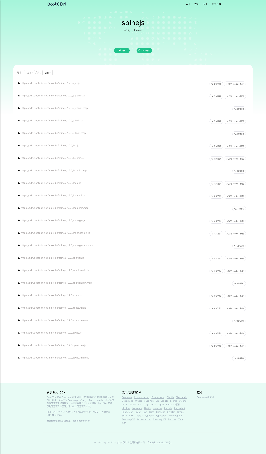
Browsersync (157, 397)
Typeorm (149, 415)
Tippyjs (139, 415)
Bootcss (172, 419)
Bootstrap (127, 397)
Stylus (180, 412)
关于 (205, 3)
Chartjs (170, 397)
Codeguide (127, 400)
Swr (131, 415)
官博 (196, 3)
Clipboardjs (181, 397)
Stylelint (171, 412)
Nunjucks (157, 408)
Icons (124, 404)
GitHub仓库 (145, 50)
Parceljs (168, 408)
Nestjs (147, 408)
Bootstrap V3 (128, 419)
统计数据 (216, 3)
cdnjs (74, 406)
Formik (173, 400)
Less (153, 404)
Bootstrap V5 (159, 419)
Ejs (157, 400)
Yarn (180, 419)
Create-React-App (144, 400)
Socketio (160, 412)
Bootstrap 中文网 (70, 397)
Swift (124, 415)
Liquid (161, 404)
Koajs (146, 404)
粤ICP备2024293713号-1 (159, 442)
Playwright (179, 408)
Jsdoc (132, 404)
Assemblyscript (141, 397)
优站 (124, 423)
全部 (46, 72)
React (138, 412)
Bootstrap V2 (175, 415)
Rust (145, 412)
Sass (151, 412)
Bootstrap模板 (173, 404)
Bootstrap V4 (144, 419)
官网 (123, 50)
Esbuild (164, 400)
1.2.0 (29, 72)
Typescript (161, 415)
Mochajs (126, 408)
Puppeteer (127, 412)
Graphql (183, 400)
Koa (139, 404)
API (188, 3)
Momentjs (137, 408)
